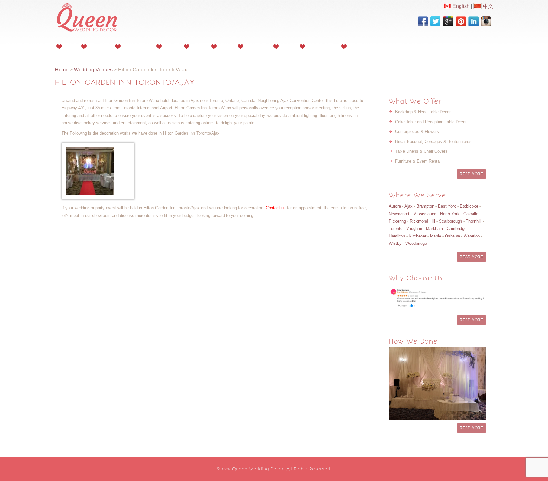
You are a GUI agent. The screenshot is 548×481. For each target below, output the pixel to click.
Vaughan (414, 228)
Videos (198, 46)
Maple (435, 236)
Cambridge (456, 228)
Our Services (136, 46)
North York (450, 213)
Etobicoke (469, 206)
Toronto (395, 228)
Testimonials (321, 46)
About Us (99, 46)
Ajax (408, 206)
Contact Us (361, 46)
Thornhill (473, 221)
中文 (487, 6)
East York (447, 206)
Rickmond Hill (422, 221)
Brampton (425, 206)
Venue (287, 46)
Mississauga (424, 213)
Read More (471, 174)
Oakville (470, 213)
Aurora (395, 206)
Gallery (171, 46)
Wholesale (256, 46)
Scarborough (450, 221)
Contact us (276, 207)
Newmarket (399, 213)
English (460, 6)
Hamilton (397, 236)
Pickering (397, 221)
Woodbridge (416, 243)
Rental (225, 46)
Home (69, 46)
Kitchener (417, 236)
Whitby (395, 243)
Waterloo (472, 236)
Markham (434, 228)
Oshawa (452, 236)
